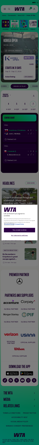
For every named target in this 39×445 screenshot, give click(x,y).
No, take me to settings (19, 235)
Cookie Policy (9, 224)
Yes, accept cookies (20, 230)
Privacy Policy (19, 224)
